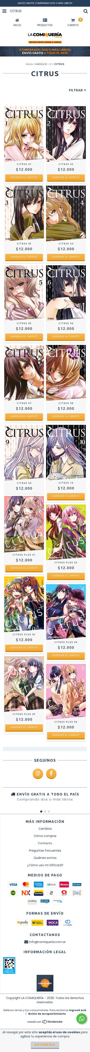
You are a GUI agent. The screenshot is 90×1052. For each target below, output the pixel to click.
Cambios (45, 829)
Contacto (45, 843)
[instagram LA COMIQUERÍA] (38, 774)
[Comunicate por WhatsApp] (81, 1018)
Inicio (29, 64)
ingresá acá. (78, 1010)
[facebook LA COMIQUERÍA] (51, 774)
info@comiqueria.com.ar (47, 942)
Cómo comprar (45, 836)
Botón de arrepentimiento (47, 1014)
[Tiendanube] (45, 1023)
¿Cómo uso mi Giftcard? (45, 865)
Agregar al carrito (24, 177)
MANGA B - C (43, 64)
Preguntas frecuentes (45, 850)
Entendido (45, 1044)
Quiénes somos (45, 858)
